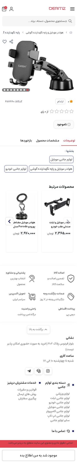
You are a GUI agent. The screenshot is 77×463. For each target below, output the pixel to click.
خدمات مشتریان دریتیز (21, 383)
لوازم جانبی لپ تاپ (58, 415)
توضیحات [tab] (69, 140)
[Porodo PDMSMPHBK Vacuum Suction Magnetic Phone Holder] (22, 206)
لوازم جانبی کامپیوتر (58, 411)
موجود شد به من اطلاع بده (38, 455)
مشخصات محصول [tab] (47, 140)
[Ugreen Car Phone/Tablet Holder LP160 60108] (57, 206)
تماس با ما (58, 431)
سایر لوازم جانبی (60, 420)
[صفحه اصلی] (70, 32)
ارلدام (60, 101)
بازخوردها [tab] (26, 140)
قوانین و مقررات (26, 389)
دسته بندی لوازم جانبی (55, 385)
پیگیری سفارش (27, 398)
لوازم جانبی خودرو (16, 168)
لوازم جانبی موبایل (61, 159)
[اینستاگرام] (48, 371)
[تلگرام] (29, 371)
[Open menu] (72, 9)
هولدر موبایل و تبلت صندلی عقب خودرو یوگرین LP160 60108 (59, 225)
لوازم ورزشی (63, 393)
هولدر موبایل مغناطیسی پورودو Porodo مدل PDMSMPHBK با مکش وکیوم (22, 225)
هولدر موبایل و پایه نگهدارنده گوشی (44, 32)
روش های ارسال (26, 394)
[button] (9, 221)
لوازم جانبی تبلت (60, 398)
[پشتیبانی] (38, 371)
